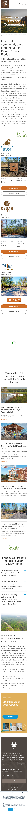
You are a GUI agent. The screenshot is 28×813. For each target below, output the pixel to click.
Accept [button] (10, 810)
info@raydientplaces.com (14, 790)
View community (14, 188)
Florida (20, 34)
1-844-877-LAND (14, 788)
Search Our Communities (11, 34)
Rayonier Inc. (21, 763)
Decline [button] (17, 810)
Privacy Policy (12, 800)
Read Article (4, 420)
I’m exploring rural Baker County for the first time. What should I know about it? (11, 572)
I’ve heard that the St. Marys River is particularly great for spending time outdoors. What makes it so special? (11, 585)
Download (10, 717)
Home (2, 34)
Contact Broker (14, 193)
